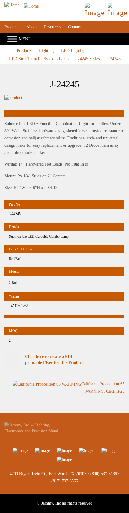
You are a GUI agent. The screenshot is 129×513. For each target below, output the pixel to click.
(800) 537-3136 (103, 474)
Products (11, 27)
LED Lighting (73, 50)
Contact (74, 27)
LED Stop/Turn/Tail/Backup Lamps (39, 58)
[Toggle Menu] (12, 39)
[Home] (21, 5)
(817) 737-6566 (64, 481)
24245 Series (89, 58)
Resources (52, 27)
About (31, 27)
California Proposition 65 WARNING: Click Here (102, 388)
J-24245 (114, 58)
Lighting (46, 50)
